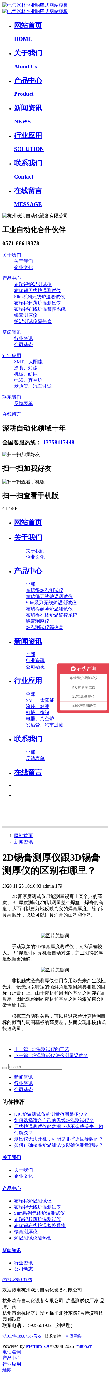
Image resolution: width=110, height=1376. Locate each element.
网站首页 (28, 522)
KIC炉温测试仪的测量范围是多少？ (51, 1114)
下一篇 (51, 1055)
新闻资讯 (23, 841)
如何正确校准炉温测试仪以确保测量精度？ (58, 1145)
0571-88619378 (17, 1279)
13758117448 (59, 442)
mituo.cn (84, 1346)
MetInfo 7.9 (37, 1346)
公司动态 (23, 1089)
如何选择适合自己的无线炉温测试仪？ (54, 1120)
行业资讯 (23, 1083)
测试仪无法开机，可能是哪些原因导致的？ (58, 1138)
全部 (30, 584)
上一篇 (41, 1049)
